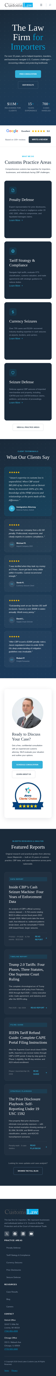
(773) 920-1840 (11, 1349)
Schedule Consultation (27, 765)
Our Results (28, 85)
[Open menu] (41, 5)
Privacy (15, 1371)
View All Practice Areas (28, 427)
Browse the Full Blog (28, 1171)
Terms (6, 1371)
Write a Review (40, 139)
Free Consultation (28, 74)
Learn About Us (23, 774)
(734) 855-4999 (11, 1331)
